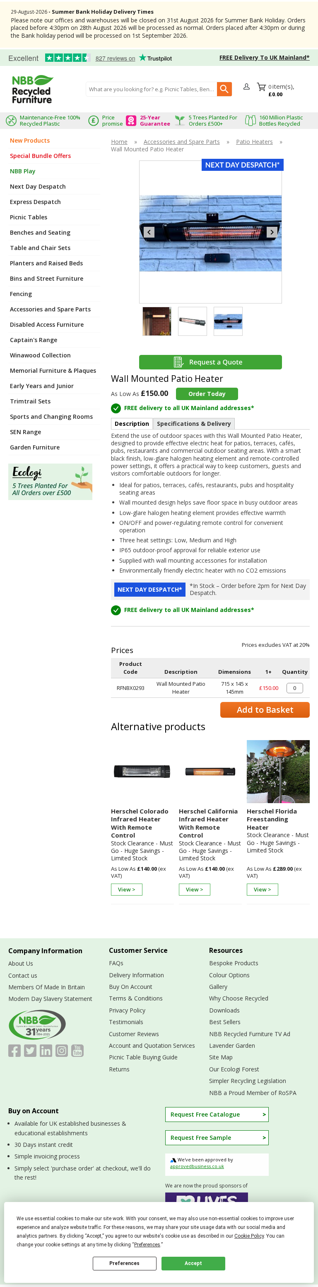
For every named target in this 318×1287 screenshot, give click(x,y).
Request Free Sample (201, 1137)
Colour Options (229, 975)
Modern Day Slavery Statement (50, 999)
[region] (142, 773)
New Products (30, 140)
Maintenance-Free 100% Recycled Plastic (50, 120)
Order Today (207, 394)
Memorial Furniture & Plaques (53, 370)
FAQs (116, 963)
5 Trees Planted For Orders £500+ (213, 120)
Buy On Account (130, 987)
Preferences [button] (147, 1245)
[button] (247, 88)
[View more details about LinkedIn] (46, 1050)
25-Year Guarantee (155, 120)
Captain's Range (33, 340)
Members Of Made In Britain (46, 987)
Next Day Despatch (38, 186)
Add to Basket (265, 709)
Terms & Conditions (136, 998)
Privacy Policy (127, 1010)
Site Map (221, 1057)
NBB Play (23, 171)
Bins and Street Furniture (46, 278)
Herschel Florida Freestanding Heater (272, 819)
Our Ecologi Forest (234, 1069)
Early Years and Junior (42, 386)
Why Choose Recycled (238, 998)
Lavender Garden (232, 1045)
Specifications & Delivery (194, 423)
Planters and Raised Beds (46, 263)
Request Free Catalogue (205, 1114)
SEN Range (25, 432)
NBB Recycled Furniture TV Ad (249, 1034)
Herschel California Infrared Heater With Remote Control (208, 823)
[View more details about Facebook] (14, 1050)
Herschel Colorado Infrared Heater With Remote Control (140, 823)
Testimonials (87, 58)
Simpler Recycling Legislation (247, 1081)
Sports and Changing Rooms (51, 416)
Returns (119, 1069)
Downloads (224, 1010)
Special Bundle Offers (40, 156)
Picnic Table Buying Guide (143, 1057)
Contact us (22, 975)
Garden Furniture (35, 447)
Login (247, 87)
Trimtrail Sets (30, 401)
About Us (20, 963)
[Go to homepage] (33, 89)
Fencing (21, 294)
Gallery (218, 987)
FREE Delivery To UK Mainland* (264, 57)
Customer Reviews (134, 1034)
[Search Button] (224, 89)
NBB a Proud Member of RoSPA (252, 1093)
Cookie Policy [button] (249, 1236)
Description (132, 423)
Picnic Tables (28, 217)
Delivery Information (136, 975)
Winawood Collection (40, 355)
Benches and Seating (40, 232)
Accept (193, 1263)
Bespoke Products (233, 963)
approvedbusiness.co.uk (197, 1166)
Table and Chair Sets (40, 248)
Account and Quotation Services (152, 1045)
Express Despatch (35, 202)
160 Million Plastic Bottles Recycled (281, 120)
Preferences (124, 1263)
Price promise (112, 120)
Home (119, 142)
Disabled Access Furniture (47, 324)
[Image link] (54, 482)
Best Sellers (225, 1022)
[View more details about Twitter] (30, 1050)
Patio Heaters (254, 142)
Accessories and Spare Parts (50, 309)
